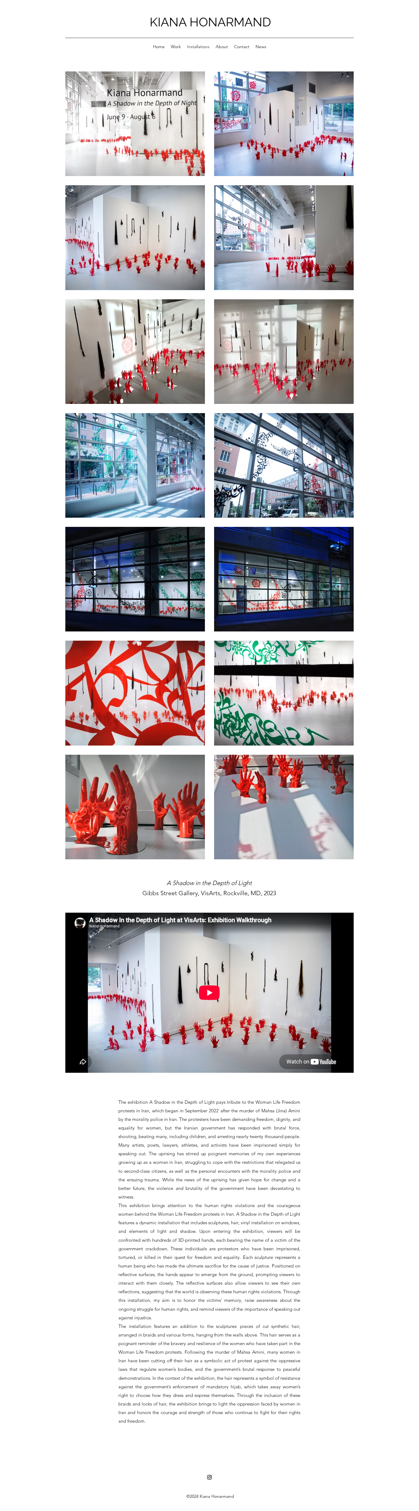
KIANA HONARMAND (210, 22)
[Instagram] (209, 1477)
